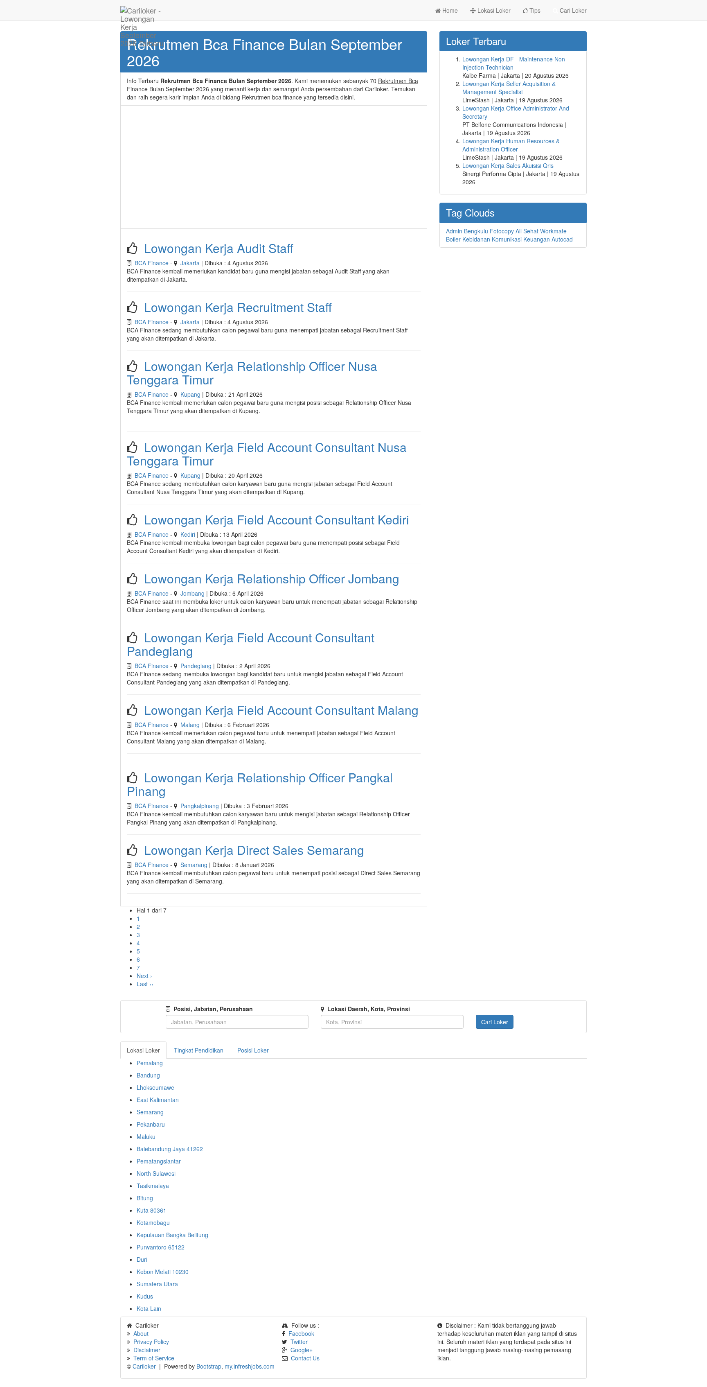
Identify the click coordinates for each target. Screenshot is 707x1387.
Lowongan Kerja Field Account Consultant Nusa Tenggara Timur (267, 453)
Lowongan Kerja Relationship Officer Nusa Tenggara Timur (252, 372)
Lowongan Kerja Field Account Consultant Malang (281, 709)
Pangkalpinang (199, 806)
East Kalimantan (158, 1100)
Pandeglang (196, 666)
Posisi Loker (253, 1050)
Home (449, 10)
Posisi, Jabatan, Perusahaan (213, 1009)
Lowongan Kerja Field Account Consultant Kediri (276, 519)
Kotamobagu (153, 1222)
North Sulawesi (156, 1173)
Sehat (530, 231)
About (141, 1333)
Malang (190, 725)
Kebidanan (476, 239)
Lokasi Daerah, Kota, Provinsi (368, 1009)
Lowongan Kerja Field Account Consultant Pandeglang (250, 644)
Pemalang (150, 1063)
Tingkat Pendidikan (198, 1050)
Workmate (553, 231)
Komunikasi (507, 239)
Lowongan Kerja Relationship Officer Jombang (271, 578)
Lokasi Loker (493, 10)
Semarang (193, 865)
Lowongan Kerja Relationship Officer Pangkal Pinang (260, 784)
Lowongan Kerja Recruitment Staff (238, 307)
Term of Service (153, 1358)
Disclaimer (146, 1350)
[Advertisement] (274, 167)
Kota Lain (149, 1308)
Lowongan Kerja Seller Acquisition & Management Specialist (509, 87)
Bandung (148, 1075)
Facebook (301, 1333)
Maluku (146, 1136)
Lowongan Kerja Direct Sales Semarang (254, 849)
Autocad (562, 239)
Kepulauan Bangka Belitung (172, 1235)
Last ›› (145, 984)
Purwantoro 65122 (161, 1247)
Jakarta (190, 263)
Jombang (192, 593)
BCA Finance (152, 263)
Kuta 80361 (152, 1210)
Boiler (453, 239)
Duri (142, 1259)
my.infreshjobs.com (250, 1366)
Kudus (145, 1296)
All (519, 231)
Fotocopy (502, 231)
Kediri (187, 534)
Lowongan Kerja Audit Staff (218, 248)
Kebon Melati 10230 (163, 1271)
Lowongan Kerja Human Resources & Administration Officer (511, 145)
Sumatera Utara (157, 1284)
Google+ (301, 1350)
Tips (534, 10)
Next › (144, 975)
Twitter (299, 1341)
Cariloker (144, 1366)
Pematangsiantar (159, 1161)
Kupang (190, 394)
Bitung (145, 1198)
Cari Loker (572, 10)
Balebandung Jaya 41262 (170, 1149)
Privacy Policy (151, 1341)
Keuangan (536, 239)
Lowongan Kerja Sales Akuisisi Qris (508, 165)
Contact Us (305, 1358)
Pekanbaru (151, 1124)
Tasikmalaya (153, 1185)
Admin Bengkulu (467, 231)
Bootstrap (208, 1366)
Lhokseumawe (155, 1087)
